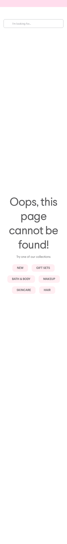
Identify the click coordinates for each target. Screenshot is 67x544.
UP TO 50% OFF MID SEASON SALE (33, 4)
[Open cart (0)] (59, 13)
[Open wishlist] (50, 13)
